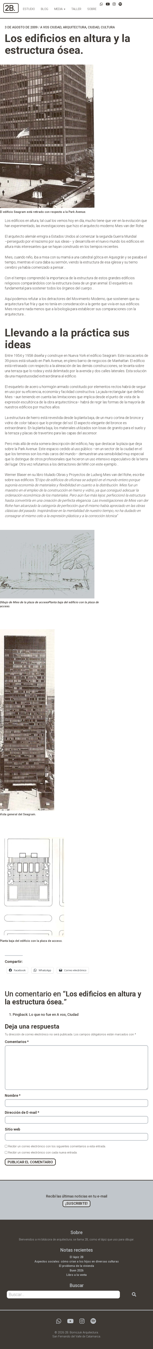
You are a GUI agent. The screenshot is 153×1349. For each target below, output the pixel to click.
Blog (44, 9)
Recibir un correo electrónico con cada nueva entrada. (42, 1152)
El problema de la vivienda (76, 1266)
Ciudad (93, 27)
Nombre (13, 1095)
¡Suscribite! (76, 1203)
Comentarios (17, 1042)
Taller (76, 9)
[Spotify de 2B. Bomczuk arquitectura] (120, 4)
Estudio (29, 9)
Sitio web (12, 1129)
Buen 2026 (76, 1270)
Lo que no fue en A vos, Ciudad (53, 1014)
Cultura (108, 27)
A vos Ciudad (50, 27)
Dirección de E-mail (22, 1112)
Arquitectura (74, 27)
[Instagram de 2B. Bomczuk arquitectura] (114, 4)
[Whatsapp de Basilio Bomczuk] (101, 4)
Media (58, 9)
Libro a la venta (76, 1275)
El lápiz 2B (76, 1257)
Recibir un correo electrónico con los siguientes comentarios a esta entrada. (57, 1146)
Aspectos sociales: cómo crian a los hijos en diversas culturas (76, 1261)
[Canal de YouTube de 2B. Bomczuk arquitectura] (108, 4)
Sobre (91, 9)
